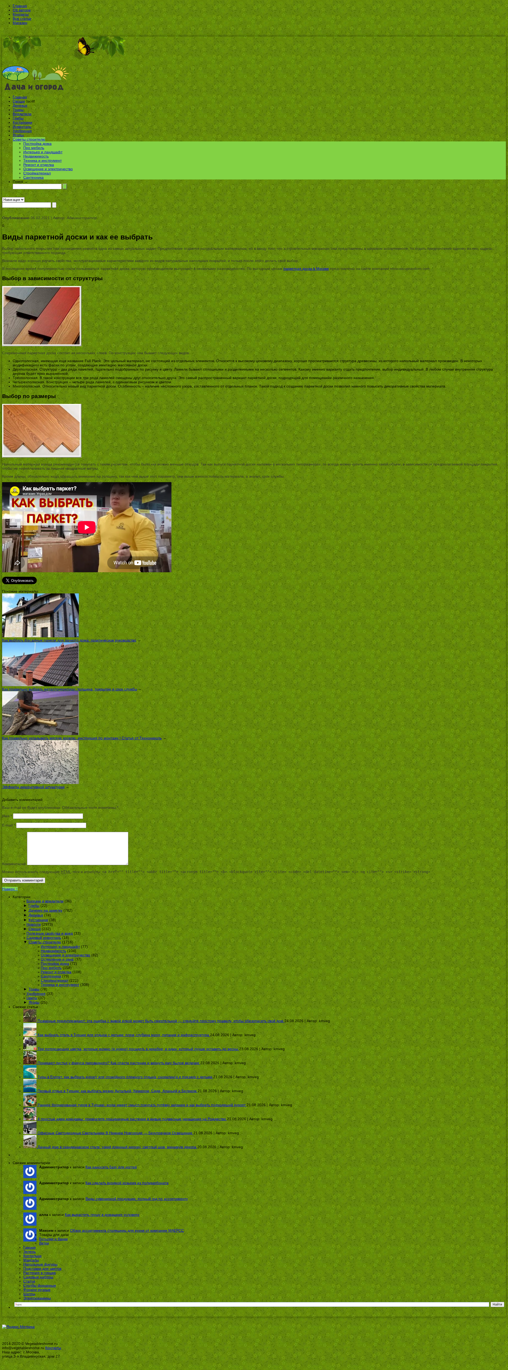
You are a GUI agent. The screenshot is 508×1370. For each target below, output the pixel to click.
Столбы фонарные (39, 1285)
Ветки (44, 1243)
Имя (7, 816)
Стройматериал (37, 173)
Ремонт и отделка (38, 165)
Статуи (29, 1281)
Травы (18, 110)
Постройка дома (37, 143)
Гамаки (29, 1247)
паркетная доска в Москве (306, 268)
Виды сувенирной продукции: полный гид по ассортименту (136, 1199)
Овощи (19, 101)
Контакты (21, 14)
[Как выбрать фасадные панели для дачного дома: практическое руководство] (40, 636)
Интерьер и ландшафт (42, 152)
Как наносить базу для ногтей (111, 1167)
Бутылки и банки (53, 1239)
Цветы (31, 998)
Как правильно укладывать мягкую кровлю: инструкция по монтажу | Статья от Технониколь (82, 738)
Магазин (20, 23)
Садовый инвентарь (43, 937)
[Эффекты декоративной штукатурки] (40, 783)
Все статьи (22, 18)
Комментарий (14, 864)
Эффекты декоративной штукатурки (33, 787)
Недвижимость (36, 156)
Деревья (20, 105)
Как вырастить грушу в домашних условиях (102, 1214)
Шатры (29, 1294)
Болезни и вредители (45, 901)
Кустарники (22, 122)
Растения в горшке (39, 1273)
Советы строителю (29, 139)
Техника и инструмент (42, 160)
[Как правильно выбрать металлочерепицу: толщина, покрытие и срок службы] (40, 685)
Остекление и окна (57, 959)
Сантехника (33, 177)
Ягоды (18, 135)
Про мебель (33, 148)
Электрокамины (37, 1298)
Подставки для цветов (42, 1268)
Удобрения (22, 131)
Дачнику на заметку (45, 910)
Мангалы (31, 1260)
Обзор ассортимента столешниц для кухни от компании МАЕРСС (127, 1230)
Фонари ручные (37, 1290)
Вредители (22, 114)
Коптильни (32, 1256)
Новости (33, 924)
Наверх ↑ (10, 889)
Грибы (18, 118)
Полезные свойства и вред (49, 933)
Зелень (29, 1251)
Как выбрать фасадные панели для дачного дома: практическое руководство (69, 640)
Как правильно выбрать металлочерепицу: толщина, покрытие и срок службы (69, 689)
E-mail (8, 825)
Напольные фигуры (40, 1264)
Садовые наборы (38, 1277)
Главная (20, 6)
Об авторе (22, 10)
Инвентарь (22, 126)
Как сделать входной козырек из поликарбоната (127, 1183)
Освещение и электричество (48, 169)
